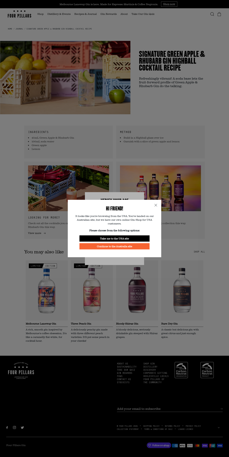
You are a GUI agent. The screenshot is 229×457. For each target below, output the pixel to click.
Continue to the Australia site (114, 246)
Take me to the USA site (114, 238)
